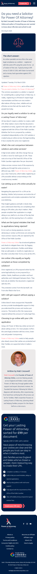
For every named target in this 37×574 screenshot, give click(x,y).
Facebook (24, 524)
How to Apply (28, 543)
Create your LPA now (12, 506)
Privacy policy (10, 537)
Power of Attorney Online (12, 86)
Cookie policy (10, 546)
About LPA (28, 540)
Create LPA (23, 3)
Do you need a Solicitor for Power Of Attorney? (18, 89)
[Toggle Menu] (34, 3)
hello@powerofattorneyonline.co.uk (18, 570)
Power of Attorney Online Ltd (20, 565)
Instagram (27, 524)
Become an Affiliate (28, 534)
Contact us (10, 549)
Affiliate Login (28, 537)
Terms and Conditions (10, 540)
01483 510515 (18, 568)
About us (10, 534)
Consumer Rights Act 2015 (9, 543)
